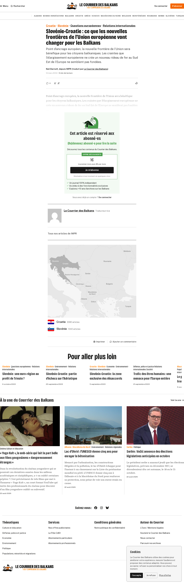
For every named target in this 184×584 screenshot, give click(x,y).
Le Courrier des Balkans (98, 4)
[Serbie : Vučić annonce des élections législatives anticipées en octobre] (155, 425)
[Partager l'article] (136, 83)
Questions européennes (85, 25)
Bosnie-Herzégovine (53, 16)
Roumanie (152, 16)
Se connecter (105, 197)
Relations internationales (119, 25)
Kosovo (96, 16)
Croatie (79, 16)
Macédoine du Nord (111, 16)
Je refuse (151, 575)
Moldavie (126, 16)
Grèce (87, 16)
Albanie (38, 16)
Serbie (161, 16)
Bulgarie (69, 16)
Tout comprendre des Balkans (99, 7)
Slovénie (170, 16)
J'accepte (136, 575)
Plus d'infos (165, 575)
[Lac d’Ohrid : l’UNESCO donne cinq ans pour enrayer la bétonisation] (93, 425)
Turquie (180, 16)
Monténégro (139, 16)
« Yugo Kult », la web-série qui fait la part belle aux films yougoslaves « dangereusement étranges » (29, 457)
